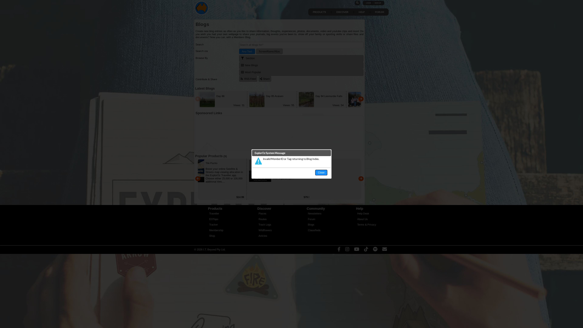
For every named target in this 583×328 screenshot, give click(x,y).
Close (321, 172)
